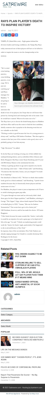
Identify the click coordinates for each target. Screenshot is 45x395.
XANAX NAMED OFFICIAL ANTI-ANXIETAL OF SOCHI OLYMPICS (27, 284)
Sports (10, 13)
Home (3, 13)
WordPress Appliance (13, 394)
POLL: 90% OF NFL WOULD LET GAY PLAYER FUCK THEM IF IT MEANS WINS (29, 275)
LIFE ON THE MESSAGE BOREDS (14, 350)
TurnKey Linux (34, 394)
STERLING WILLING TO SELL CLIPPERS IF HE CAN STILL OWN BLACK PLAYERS (28, 265)
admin (3, 30)
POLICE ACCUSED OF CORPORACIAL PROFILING (21, 367)
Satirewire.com (15, 388)
